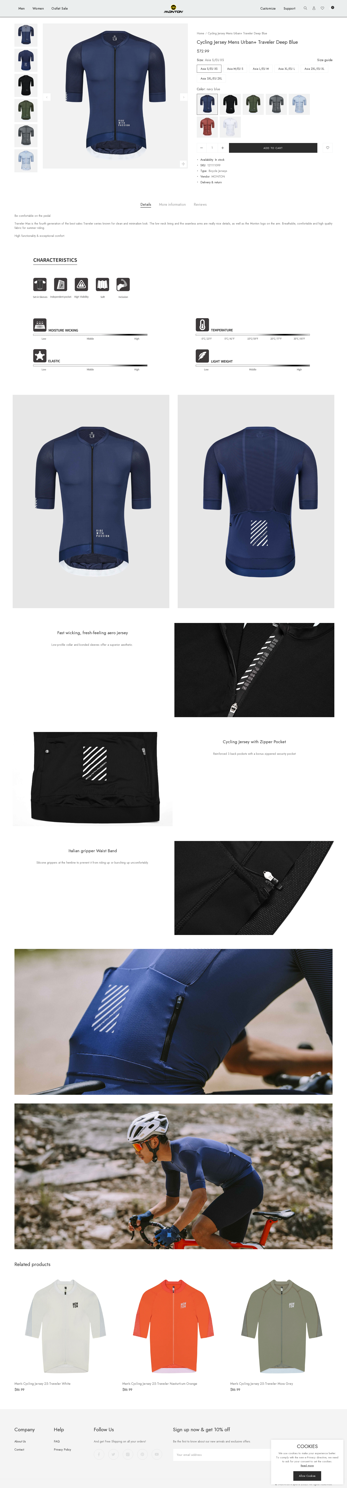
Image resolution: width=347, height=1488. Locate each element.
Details (145, 204)
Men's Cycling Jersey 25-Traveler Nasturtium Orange (159, 1383)
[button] (304, 8)
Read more (307, 1466)
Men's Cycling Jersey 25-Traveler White (42, 1383)
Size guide (325, 60)
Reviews (200, 204)
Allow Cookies (307, 1476)
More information (172, 204)
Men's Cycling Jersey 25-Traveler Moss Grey (261, 1383)
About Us (20, 1441)
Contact (19, 1450)
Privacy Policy (62, 1450)
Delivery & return (211, 182)
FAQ (56, 1441)
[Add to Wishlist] (328, 148)
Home (200, 33)
